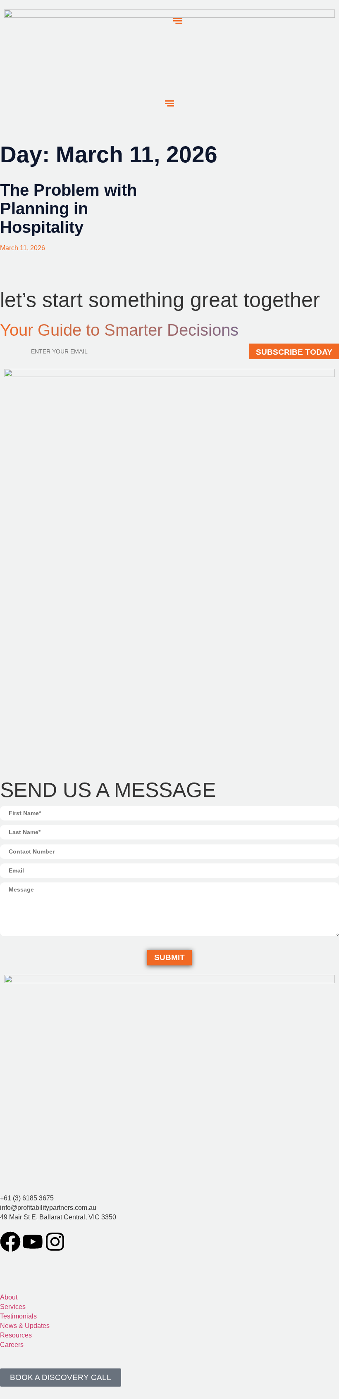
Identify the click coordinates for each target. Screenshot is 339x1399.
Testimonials (18, 1316)
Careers (12, 1344)
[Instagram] (55, 1241)
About (8, 1297)
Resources (16, 1335)
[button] (169, 103)
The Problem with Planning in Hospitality (68, 208)
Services (13, 1306)
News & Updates (25, 1325)
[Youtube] (32, 1241)
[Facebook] (10, 1241)
